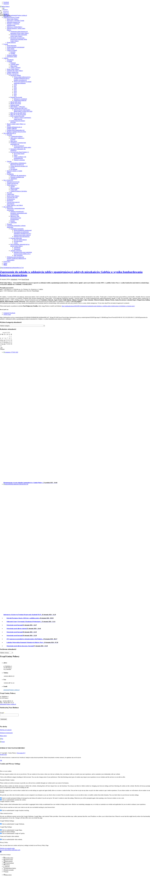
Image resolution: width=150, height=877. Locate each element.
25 (2, 344)
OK (1, 760)
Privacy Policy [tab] (4, 842)
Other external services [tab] (6, 813)
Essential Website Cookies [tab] (7, 780)
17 (1, 342)
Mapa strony (3, 735)
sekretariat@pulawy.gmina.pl (19, 15)
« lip (1, 347)
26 (4, 344)
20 (6, 342)
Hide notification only (14, 850)
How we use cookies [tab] (5, 771)
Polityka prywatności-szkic (7, 848)
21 (8, 342)
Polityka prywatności (6, 730)
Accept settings (4, 850)
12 (4, 340)
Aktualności (14, 279)
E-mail (2, 713)
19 (4, 342)
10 (1, 340)
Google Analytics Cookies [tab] (7, 801)
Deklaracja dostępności (6, 733)
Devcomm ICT (21, 753)
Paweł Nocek (25, 279)
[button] (0, 851)
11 (2, 340)
